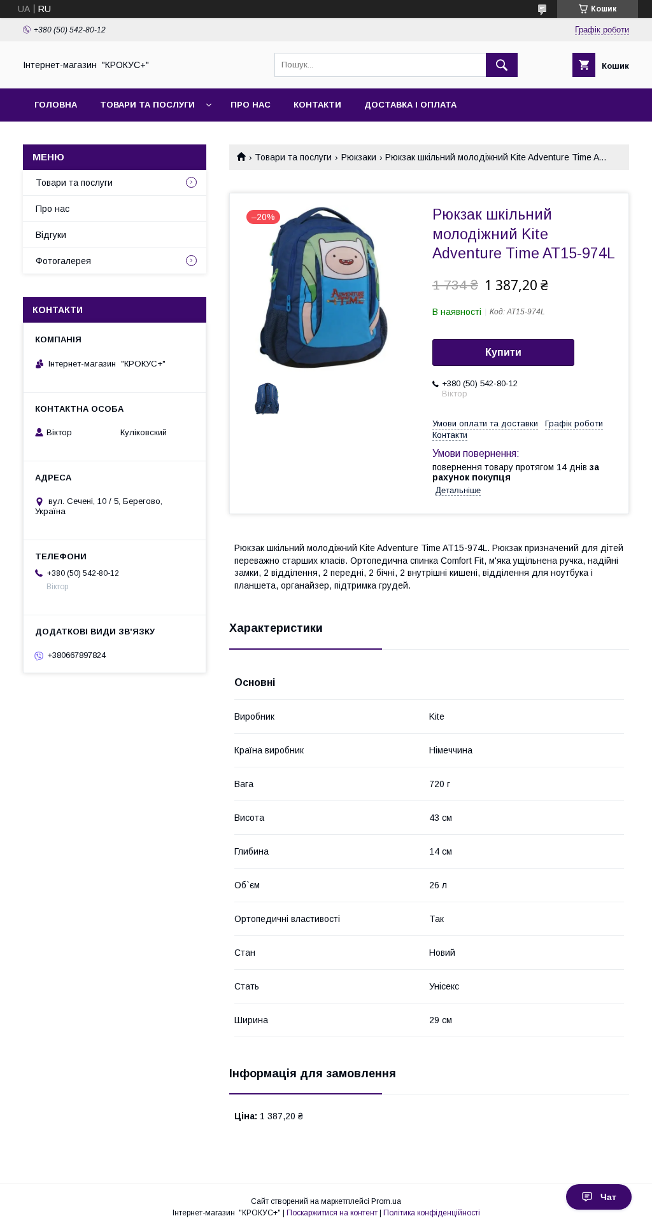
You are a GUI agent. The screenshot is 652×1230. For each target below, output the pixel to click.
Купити (503, 352)
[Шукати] (502, 65)
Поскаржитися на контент (332, 1212)
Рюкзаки (358, 157)
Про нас (250, 104)
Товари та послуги (147, 104)
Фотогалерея (63, 261)
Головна (55, 104)
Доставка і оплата (410, 104)
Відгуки (51, 235)
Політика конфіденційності (431, 1212)
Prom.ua (386, 1201)
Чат (608, 1197)
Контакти (317, 104)
